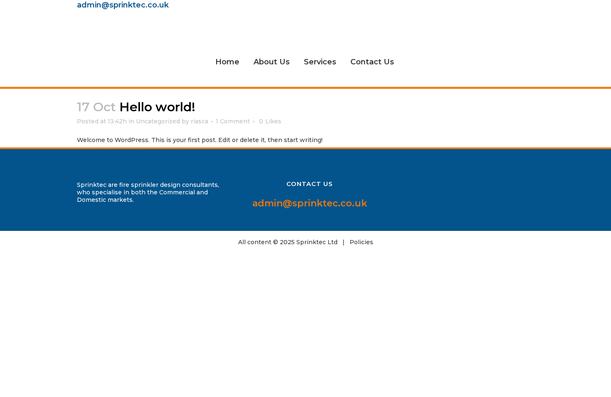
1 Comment (233, 121)
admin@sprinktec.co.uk (123, 5)
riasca (199, 121)
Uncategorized (158, 121)
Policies (361, 242)
